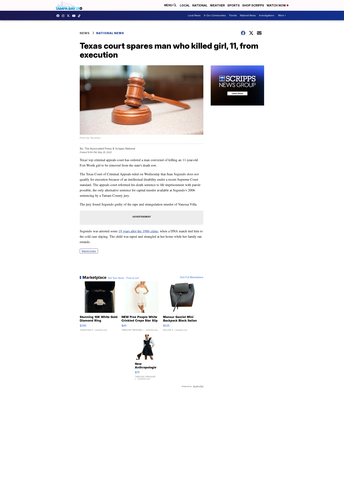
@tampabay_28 (80, 15)
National (199, 5)
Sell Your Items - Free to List (123, 278)
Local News (194, 15)
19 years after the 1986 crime (138, 231)
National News (248, 15)
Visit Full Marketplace (191, 277)
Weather (217, 5)
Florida (233, 15)
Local (185, 5)
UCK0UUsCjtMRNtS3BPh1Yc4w (74, 15)
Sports (233, 5)
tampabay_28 (64, 15)
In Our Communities (215, 15)
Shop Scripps (253, 5)
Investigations (266, 15)
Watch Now (277, 5)
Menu (168, 5)
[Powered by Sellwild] (198, 386)
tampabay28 (69, 15)
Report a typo (89, 251)
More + (282, 15)
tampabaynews (58, 15)
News (85, 33)
